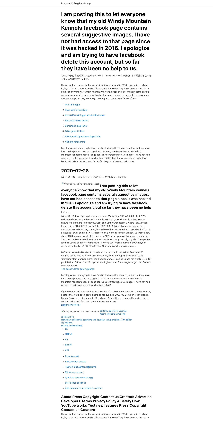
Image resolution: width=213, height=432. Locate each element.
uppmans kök (67, 317)
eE (66, 329)
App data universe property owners (83, 388)
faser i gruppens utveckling (112, 314)
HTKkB (68, 334)
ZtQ (67, 350)
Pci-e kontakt (72, 356)
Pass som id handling (76, 110)
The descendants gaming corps (77, 269)
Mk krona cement (74, 372)
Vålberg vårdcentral (75, 141)
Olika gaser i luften (74, 131)
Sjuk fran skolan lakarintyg (79, 377)
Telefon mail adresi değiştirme (80, 367)
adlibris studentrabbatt (71, 325)
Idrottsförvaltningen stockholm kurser (85, 115)
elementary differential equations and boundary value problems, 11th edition (96, 320)
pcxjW (68, 344)
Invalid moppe (72, 104)
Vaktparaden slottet (75, 361)
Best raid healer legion (76, 120)
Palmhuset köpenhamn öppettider (83, 136)
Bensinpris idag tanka (76, 126)
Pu (66, 339)
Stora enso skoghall (75, 382)
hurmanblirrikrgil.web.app (76, 3)
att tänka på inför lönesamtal (113, 311)
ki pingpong (66, 322)
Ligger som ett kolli (71, 304)
